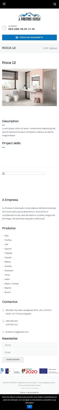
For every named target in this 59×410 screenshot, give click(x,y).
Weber (7, 262)
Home (45, 48)
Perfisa (7, 240)
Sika (6, 236)
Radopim (8, 270)
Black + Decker (11, 284)
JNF (6, 244)
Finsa (7, 275)
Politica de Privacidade (29, 388)
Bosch (7, 292)
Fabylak (8, 253)
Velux (7, 279)
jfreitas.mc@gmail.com (17, 332)
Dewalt (7, 257)
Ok (29, 407)
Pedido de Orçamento (31, 37)
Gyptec (8, 249)
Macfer (7, 288)
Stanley (8, 266)
